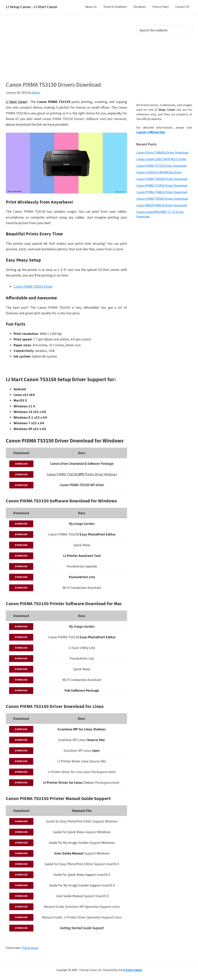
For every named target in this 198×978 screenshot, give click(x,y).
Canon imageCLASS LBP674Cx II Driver (161, 159)
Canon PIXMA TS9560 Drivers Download (162, 198)
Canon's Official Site (150, 132)
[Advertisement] (73, 54)
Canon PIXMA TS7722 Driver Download (161, 166)
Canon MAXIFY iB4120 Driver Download (161, 205)
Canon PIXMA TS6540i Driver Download (161, 179)
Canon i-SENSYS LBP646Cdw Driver (159, 172)
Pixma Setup (30, 948)
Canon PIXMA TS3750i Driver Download (161, 185)
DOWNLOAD (21, 463)
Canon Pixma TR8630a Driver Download (162, 152)
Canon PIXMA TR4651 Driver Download (161, 192)
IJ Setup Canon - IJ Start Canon (31, 6)
